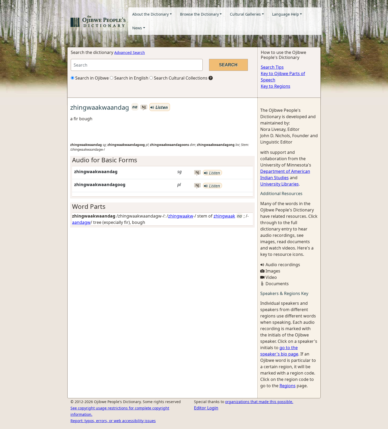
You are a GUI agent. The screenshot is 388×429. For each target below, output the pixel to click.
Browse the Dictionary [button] (199, 14)
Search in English (130, 78)
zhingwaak (224, 216)
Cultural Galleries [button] (245, 14)
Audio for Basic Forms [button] (104, 159)
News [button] (137, 27)
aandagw (81, 222)
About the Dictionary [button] (150, 14)
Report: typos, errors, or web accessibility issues (113, 420)
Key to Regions (275, 86)
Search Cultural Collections (180, 78)
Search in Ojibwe (91, 78)
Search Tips (272, 67)
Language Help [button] (285, 14)
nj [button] (144, 107)
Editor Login (206, 408)
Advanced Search (129, 52)
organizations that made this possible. (259, 401)
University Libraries (279, 184)
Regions (288, 386)
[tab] (162, 160)
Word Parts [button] (89, 206)
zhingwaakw (180, 216)
